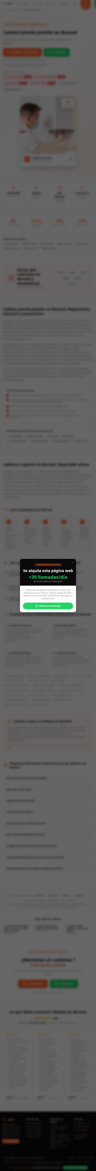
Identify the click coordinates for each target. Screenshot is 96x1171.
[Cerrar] (72, 562)
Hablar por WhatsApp (49, 605)
